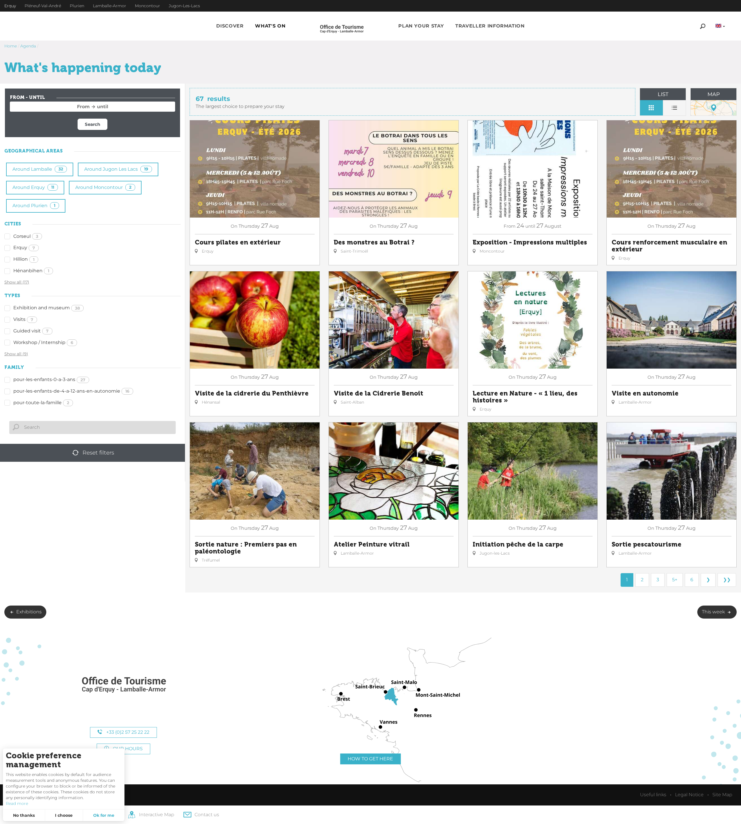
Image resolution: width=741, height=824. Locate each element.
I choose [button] (64, 815)
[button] (229, 26)
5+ (674, 579)
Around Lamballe (37, 169)
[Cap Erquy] (123, 685)
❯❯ (727, 579)
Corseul (25, 236)
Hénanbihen (31, 270)
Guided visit (31, 331)
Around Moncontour (103, 187)
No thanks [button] (24, 815)
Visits (23, 319)
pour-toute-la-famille (41, 402)
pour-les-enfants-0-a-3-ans (49, 379)
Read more (17, 803)
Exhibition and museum (46, 307)
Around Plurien (33, 205)
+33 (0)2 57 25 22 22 (127, 732)
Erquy (24, 247)
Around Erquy (33, 187)
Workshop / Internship (43, 342)
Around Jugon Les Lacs (116, 169)
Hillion (23, 259)
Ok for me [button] (103, 815)
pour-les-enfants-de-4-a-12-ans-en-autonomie (71, 391)
